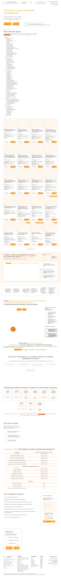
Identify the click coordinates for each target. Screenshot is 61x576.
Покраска (41, 563)
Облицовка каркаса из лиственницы (22, 568)
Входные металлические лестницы (35, 398)
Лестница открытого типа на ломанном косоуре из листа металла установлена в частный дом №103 (37, 207)
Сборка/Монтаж (41, 565)
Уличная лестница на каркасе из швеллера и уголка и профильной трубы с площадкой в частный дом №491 (37, 181)
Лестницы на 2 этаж (7, 33)
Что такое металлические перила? (20, 497)
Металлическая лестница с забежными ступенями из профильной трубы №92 (9, 233)
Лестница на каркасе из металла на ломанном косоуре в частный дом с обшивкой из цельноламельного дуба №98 (51, 207)
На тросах (12, 34)
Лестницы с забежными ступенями (39, 409)
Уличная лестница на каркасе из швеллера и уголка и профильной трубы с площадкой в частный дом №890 (23, 181)
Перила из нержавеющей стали (27, 34)
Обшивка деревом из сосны (21, 570)
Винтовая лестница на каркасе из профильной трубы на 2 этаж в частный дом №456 (9, 130)
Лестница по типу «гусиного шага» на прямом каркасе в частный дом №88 (23, 233)
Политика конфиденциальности (8, 563)
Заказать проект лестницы (41, 567)
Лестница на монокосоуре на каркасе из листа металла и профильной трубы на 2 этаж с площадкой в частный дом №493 (23, 156)
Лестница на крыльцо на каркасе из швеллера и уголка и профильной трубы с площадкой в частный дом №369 (37, 130)
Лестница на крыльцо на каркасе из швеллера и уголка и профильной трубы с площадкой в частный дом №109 (51, 156)
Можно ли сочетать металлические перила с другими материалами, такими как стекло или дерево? (20, 512)
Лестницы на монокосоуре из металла (25, 398)
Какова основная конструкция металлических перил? (20, 499)
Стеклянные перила (37, 415)
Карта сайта (5, 567)
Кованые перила (35, 33)
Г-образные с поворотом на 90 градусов (22, 565)
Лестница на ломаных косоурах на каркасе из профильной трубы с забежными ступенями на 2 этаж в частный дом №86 (9, 156)
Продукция (24, 2)
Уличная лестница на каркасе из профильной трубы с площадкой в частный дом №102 (10, 207)
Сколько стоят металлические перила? (20, 517)
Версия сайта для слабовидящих (8, 562)
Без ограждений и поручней (22, 33)
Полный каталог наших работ (34, 566)
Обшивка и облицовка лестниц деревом (41, 561)
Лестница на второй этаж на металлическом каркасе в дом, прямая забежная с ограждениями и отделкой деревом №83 (50, 234)
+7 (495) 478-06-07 (53, 1)
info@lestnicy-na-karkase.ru (52, 563)
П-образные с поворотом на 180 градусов (23, 566)
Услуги (41, 556)
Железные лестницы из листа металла (22, 567)
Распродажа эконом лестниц (35, 565)
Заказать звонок (55, 4)
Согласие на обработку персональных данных (9, 566)
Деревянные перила (29, 33)
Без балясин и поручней (13, 33)
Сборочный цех (25, 349)
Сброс (6, 116)
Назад (8, 265)
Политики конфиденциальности (48, 515)
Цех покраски (32, 349)
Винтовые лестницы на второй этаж (44, 397)
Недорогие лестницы (20, 571)
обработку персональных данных (49, 519)
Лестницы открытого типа (7, 397)
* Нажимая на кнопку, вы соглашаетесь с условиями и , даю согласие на (49, 516)
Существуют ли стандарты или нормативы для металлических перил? (20, 504)
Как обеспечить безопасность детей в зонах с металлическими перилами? (20, 509)
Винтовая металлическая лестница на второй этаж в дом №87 (37, 233)
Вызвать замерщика (41, 558)
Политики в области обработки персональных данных (49, 517)
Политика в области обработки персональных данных (8, 564)
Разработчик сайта (6, 568)
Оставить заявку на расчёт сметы (11, 23)
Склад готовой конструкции (41, 349)
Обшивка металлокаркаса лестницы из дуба (23, 569)
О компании (33, 556)
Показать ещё (30, 248)
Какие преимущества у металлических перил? (20, 506)
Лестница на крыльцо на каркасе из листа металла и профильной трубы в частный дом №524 (23, 130)
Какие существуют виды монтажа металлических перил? (20, 514)
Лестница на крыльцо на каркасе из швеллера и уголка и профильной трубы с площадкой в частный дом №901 (10, 181)
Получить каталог (21, 309)
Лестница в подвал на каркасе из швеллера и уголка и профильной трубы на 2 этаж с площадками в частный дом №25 (23, 208)
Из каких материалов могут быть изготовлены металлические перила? (20, 501)
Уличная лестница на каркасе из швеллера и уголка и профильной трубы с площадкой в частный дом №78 (51, 181)
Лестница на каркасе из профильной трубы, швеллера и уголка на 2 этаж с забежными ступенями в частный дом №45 (50, 130)
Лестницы (19, 556)
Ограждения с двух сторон (18, 34)
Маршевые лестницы (21, 408)
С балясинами (34, 34)
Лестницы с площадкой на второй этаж (53, 398)
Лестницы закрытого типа (17, 397)
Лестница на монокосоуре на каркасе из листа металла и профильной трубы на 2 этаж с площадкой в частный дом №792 (37, 156)
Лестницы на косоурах (30, 409)
